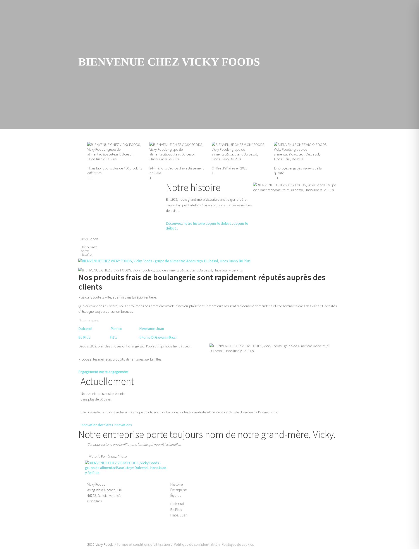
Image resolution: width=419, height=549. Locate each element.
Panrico (116, 328)
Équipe (176, 495)
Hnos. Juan (178, 515)
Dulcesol (85, 328)
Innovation (245, 467)
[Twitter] (104, 531)
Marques (224, 467)
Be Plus (176, 509)
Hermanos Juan (151, 328)
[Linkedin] (92, 531)
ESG (262, 467)
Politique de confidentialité (196, 544)
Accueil (174, 467)
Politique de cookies (238, 544)
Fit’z (113, 337)
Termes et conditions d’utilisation (143, 544)
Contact (277, 467)
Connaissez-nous (198, 467)
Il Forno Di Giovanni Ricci (158, 337)
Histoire (176, 484)
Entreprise (178, 489)
